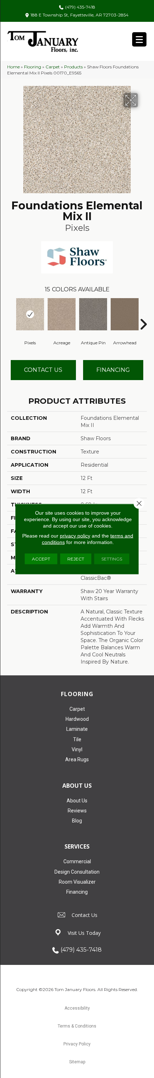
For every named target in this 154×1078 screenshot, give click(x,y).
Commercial (77, 861)
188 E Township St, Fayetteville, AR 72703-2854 (79, 15)
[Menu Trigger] (139, 39)
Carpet (52, 66)
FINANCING (113, 369)
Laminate (77, 729)
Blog (77, 821)
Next (143, 313)
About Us (77, 800)
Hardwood (77, 719)
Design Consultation (77, 872)
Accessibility (77, 1008)
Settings (111, 559)
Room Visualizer (77, 882)
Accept (41, 559)
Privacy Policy (77, 1044)
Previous (10, 313)
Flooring (32, 66)
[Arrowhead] (124, 314)
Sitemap (77, 1061)
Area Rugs (77, 759)
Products (73, 66)
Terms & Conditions (77, 1026)
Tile (77, 739)
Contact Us (43, 369)
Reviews (77, 811)
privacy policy (75, 536)
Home (13, 66)
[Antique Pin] (93, 314)
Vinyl (77, 749)
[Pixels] (30, 314)
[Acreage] (61, 314)
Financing (77, 892)
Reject (75, 559)
